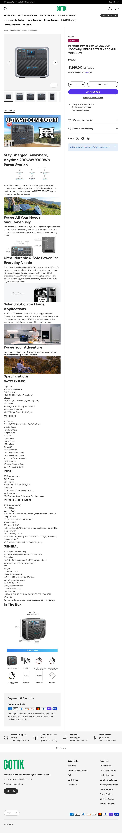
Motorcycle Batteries (14, 20)
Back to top (61, 748)
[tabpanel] (32, 401)
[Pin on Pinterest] (88, 138)
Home (6, 30)
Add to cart (102, 84)
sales (11, 784)
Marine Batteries (48, 15)
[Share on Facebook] (82, 138)
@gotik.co (18, 784)
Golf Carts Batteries (27, 15)
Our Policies (73, 780)
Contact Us (72, 784)
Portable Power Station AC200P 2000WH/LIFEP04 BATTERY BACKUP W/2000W (24, 30)
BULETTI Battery (68, 20)
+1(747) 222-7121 (25, 779)
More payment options (93, 97)
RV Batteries (9, 15)
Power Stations (51, 20)
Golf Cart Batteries (108, 770)
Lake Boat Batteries (67, 15)
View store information (80, 110)
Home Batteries (34, 20)
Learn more (26, 2)
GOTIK (11, 824)
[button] (116, 8)
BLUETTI (71, 37)
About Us (11, 791)
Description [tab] (9, 111)
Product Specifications (77, 770)
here (40, 554)
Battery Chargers (12, 24)
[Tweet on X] (77, 138)
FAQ (69, 775)
